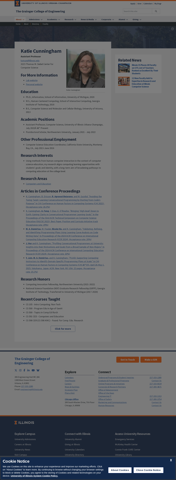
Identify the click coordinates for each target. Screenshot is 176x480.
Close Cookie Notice (148, 470)
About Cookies (120, 470)
